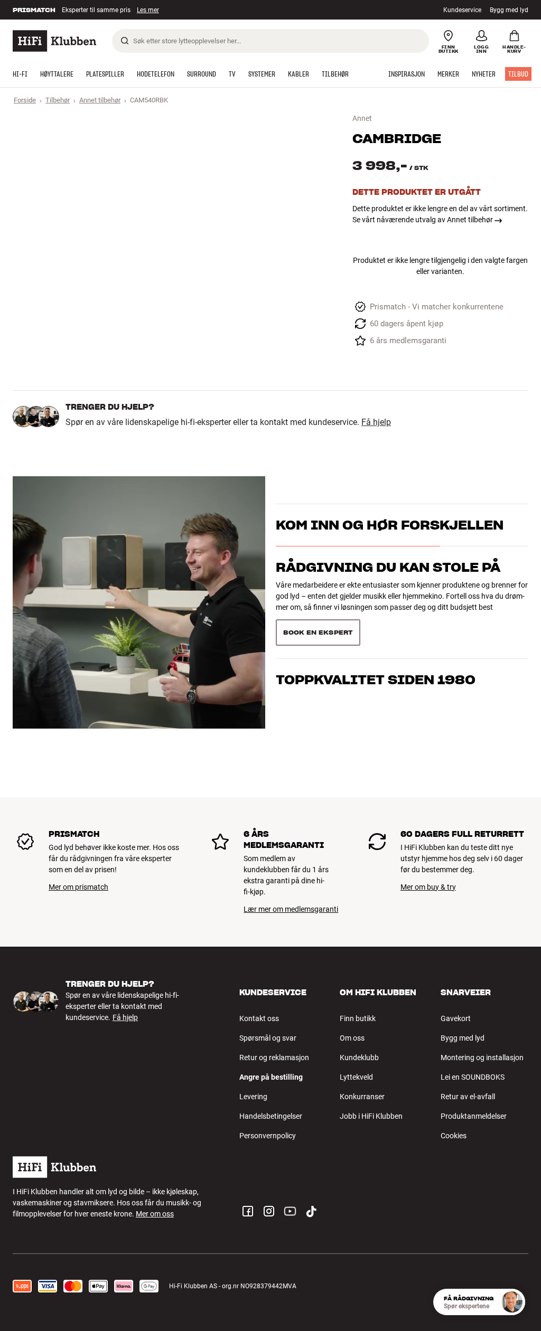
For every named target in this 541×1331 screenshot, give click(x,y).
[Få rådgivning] (512, 1302)
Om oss (352, 1038)
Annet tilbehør (99, 100)
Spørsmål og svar (267, 1038)
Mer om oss (155, 1214)
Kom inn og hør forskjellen (389, 525)
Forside (25, 100)
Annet (362, 118)
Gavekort (456, 1018)
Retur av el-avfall (468, 1096)
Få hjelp (376, 422)
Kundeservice (462, 10)
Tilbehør (57, 100)
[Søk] (124, 40)
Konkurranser (362, 1096)
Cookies (454, 1135)
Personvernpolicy (267, 1135)
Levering (253, 1096)
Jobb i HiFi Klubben (371, 1116)
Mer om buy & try (428, 887)
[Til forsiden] (54, 41)
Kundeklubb (359, 1057)
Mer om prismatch (78, 887)
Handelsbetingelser (270, 1116)
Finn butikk (358, 1018)
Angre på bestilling (271, 1077)
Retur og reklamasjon (274, 1057)
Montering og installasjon (482, 1057)
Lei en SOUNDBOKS (473, 1077)
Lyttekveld (356, 1077)
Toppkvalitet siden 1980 (375, 680)
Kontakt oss (259, 1018)
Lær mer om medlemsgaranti (291, 909)
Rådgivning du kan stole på (388, 567)
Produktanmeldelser (474, 1116)
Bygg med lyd (509, 10)
